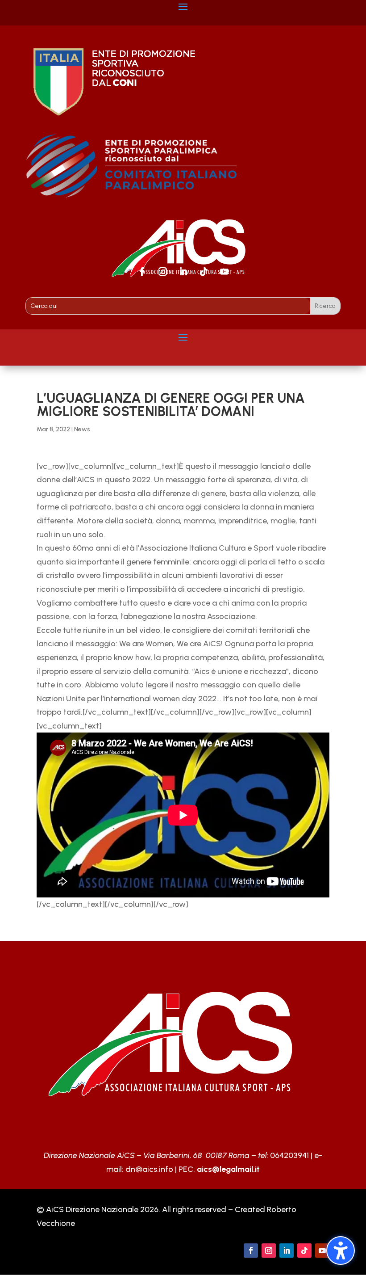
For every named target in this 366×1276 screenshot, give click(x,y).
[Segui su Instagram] (162, 271)
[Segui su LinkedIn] (183, 271)
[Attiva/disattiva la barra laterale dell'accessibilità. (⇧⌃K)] (340, 1250)
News (82, 429)
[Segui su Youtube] (224, 271)
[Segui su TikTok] (203, 271)
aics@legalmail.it (228, 1169)
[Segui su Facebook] (141, 271)
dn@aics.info (149, 1169)
